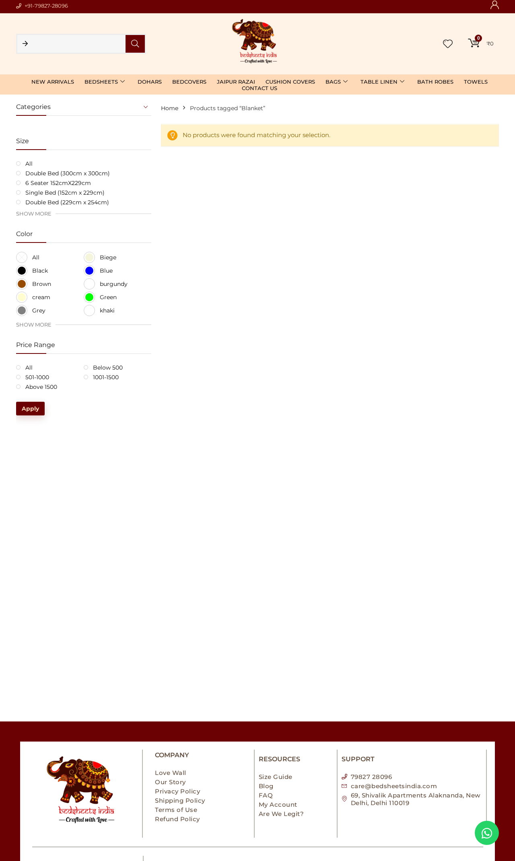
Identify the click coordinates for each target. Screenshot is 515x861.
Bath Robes (435, 81)
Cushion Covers (290, 81)
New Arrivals (52, 81)
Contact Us (259, 88)
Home (169, 108)
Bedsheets (101, 81)
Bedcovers (189, 81)
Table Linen (379, 81)
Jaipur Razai (236, 81)
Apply (30, 408)
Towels (476, 81)
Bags (333, 81)
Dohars (150, 81)
